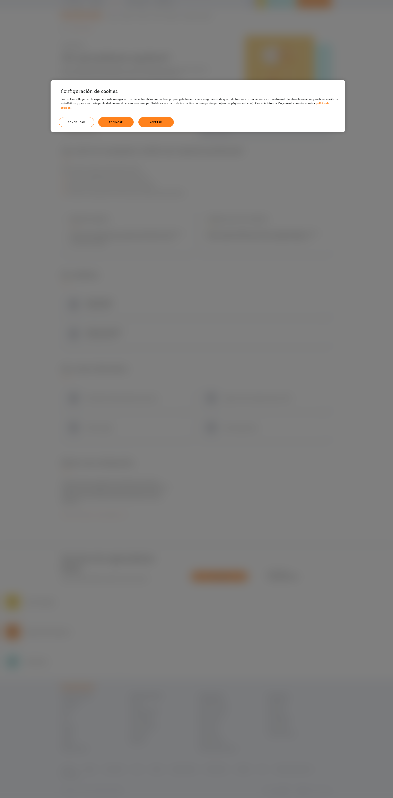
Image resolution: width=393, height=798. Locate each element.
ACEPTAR (156, 122)
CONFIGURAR (76, 122)
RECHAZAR (116, 122)
